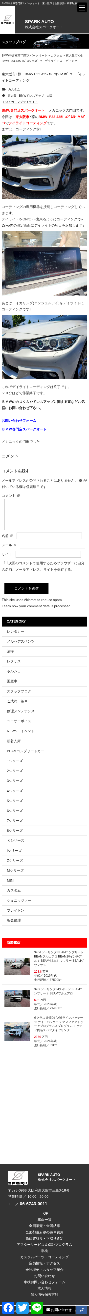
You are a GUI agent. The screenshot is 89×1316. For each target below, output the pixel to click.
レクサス (14, 661)
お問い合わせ (44, 1276)
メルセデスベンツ (21, 641)
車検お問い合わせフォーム (44, 1282)
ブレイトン (15, 910)
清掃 (10, 651)
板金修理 (14, 920)
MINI (10, 880)
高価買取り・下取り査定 (44, 1238)
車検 (44, 1251)
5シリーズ (15, 801)
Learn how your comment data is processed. (36, 606)
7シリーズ (15, 821)
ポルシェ (14, 671)
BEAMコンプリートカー (25, 751)
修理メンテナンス (21, 711)
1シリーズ (15, 761)
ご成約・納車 (17, 701)
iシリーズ (14, 851)
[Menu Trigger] (82, 7)
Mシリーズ (15, 870)
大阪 (49, 95)
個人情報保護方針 (44, 1294)
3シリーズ (15, 781)
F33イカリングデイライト (20, 102)
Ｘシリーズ (15, 840)
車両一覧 (44, 1220)
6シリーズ (15, 811)
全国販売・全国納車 (44, 1226)
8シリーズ (15, 831)
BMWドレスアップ (31, 95)
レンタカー (15, 631)
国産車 (12, 681)
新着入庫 (14, 741)
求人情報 (44, 1288)
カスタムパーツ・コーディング (44, 1257)
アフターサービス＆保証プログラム (44, 1245)
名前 (7, 536)
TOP (44, 1213)
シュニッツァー (19, 900)
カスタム (14, 89)
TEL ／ (27, 1204)
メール (9, 545)
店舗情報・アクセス (44, 1263)
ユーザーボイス (19, 721)
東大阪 (12, 95)
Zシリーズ (15, 861)
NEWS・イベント (20, 731)
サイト (7, 554)
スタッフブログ (19, 691)
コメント (11, 496)
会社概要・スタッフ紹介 (44, 1270)
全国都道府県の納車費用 (44, 1232)
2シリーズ (15, 771)
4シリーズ (15, 791)
